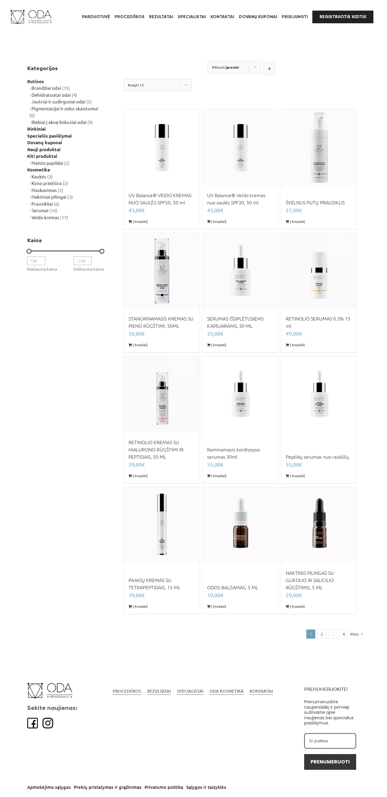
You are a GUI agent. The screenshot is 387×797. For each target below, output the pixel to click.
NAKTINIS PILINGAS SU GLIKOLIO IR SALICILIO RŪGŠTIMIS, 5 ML (310, 580)
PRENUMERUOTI (330, 761)
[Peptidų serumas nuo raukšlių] (319, 394)
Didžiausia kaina (88, 269)
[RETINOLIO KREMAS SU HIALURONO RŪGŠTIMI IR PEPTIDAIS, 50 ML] (162, 394)
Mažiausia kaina (42, 269)
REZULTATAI (159, 691)
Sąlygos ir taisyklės (206, 787)
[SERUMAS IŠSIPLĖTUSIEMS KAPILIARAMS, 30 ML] (240, 271)
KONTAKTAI (261, 691)
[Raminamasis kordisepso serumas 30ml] (240, 394)
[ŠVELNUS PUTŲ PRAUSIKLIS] (319, 147)
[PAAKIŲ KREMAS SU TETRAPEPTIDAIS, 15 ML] (162, 525)
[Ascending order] (269, 69)
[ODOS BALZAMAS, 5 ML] (240, 525)
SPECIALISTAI (190, 691)
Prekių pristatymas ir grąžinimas (107, 787)
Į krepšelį (140, 221)
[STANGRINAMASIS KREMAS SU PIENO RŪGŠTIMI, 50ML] (162, 271)
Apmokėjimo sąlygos (49, 787)
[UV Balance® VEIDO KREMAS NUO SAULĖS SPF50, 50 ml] (162, 147)
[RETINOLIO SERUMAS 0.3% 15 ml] (319, 271)
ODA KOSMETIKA (227, 691)
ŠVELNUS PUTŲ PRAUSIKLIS (315, 202)
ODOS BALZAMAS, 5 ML (232, 587)
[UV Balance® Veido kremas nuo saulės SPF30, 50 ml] (240, 147)
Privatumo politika (164, 787)
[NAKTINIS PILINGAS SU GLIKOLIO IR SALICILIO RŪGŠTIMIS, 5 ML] (319, 525)
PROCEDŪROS (127, 691)
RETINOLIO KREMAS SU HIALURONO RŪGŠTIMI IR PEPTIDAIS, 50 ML (156, 450)
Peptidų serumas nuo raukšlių (317, 457)
